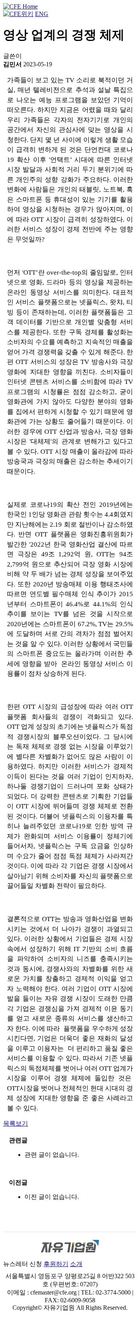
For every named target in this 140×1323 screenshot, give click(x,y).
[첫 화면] (20, 6)
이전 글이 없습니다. (51, 1196)
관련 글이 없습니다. (51, 1154)
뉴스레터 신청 (22, 1264)
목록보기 (15, 1123)
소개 (76, 1264)
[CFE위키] (18, 14)
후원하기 (56, 1264)
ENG (41, 14)
